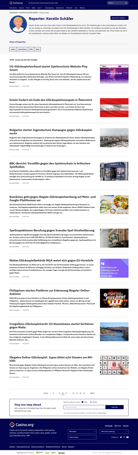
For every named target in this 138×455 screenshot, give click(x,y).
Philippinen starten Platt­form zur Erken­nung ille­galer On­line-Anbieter (49, 292)
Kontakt (126, 426)
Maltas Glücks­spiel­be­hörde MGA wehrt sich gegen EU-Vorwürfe (51, 260)
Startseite (12, 447)
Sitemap (64, 447)
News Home (13, 8)
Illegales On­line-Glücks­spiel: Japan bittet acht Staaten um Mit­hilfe (51, 358)
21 (66, 393)
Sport (39, 8)
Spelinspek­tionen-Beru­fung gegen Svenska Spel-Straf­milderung (51, 230)
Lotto (75, 8)
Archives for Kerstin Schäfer (28, 12)
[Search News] (126, 3)
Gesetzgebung (49, 8)
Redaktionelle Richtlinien (53, 447)
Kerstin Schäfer (14, 86)
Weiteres (82, 8)
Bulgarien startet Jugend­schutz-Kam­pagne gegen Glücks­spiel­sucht (50, 131)
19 (59, 393)
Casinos (21, 8)
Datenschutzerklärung (37, 447)
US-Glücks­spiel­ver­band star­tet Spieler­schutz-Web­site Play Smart (48, 68)
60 (84, 393)
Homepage (109, 426)
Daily (85, 402)
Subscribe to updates (118, 18)
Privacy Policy (102, 413)
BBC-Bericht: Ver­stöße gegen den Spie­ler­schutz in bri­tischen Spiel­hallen (49, 165)
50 (80, 393)
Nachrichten (13, 12)
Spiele (33, 8)
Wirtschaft (69, 8)
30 (73, 393)
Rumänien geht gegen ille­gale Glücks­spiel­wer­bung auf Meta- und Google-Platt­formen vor (52, 198)
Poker (27, 8)
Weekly (95, 402)
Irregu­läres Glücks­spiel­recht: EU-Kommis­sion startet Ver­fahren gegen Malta (51, 325)
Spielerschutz (60, 8)
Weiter (92, 393)
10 (53, 393)
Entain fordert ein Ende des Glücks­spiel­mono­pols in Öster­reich (50, 100)
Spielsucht (71, 447)
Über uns (118, 426)
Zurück (46, 393)
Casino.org (108, 453)
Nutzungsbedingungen (23, 447)
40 (77, 393)
